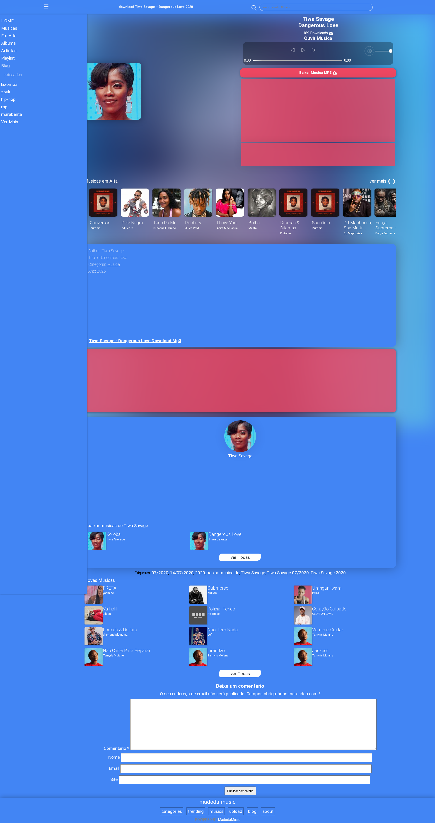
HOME (7, 20)
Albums (8, 43)
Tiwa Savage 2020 (328, 572)
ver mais (378, 181)
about (267, 811)
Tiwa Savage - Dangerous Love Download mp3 (135, 340)
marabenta (11, 114)
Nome (114, 757)
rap (4, 106)
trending (196, 811)
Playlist (8, 58)
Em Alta (8, 35)
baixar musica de (223, 572)
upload (235, 811)
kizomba (9, 84)
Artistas (9, 50)
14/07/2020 (181, 572)
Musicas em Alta (101, 181)
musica (113, 264)
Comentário (116, 748)
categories (172, 811)
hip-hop (8, 99)
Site (114, 779)
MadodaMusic (229, 820)
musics (216, 811)
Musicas (9, 28)
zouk (5, 91)
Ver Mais (9, 121)
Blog (5, 65)
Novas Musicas (99, 580)
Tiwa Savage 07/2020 (288, 572)
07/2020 (160, 572)
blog (252, 811)
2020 (200, 572)
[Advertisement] (43, 163)
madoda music (217, 802)
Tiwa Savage (253, 572)
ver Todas (240, 557)
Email (114, 768)
